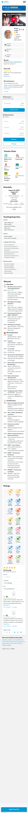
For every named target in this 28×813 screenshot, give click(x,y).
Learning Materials (18, 640)
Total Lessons (19, 167)
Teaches (9, 43)
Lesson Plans (6, 643)
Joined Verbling (19, 157)
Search (5, 574)
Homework (13, 643)
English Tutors (6, 648)
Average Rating (19, 175)
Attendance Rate (7, 167)
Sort (4, 586)
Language (5, 580)
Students (9, 49)
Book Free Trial (14, 809)
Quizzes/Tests (6, 641)
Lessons (9, 54)
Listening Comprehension (17, 641)
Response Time (8, 157)
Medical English (6, 645)
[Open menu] (24, 2)
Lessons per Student (7, 176)
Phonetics (19, 643)
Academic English (7, 640)
